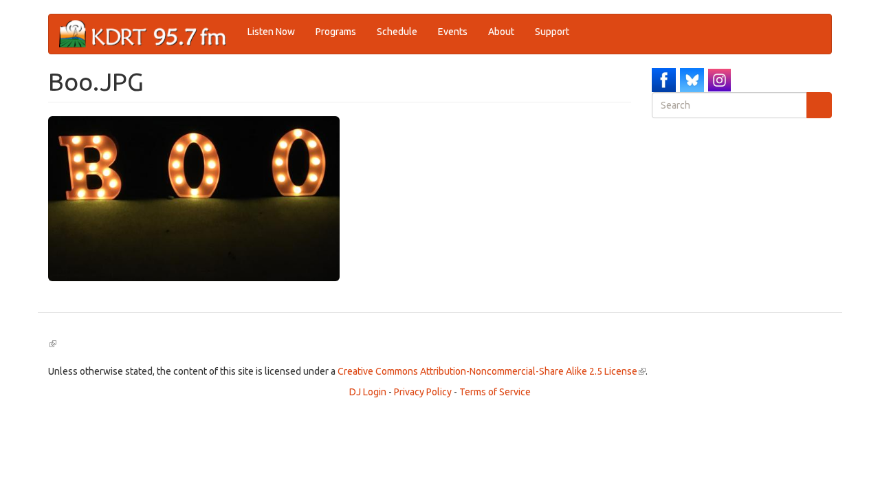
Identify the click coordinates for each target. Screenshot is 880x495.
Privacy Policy (423, 391)
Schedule (397, 31)
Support (552, 31)
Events (453, 31)
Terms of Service (495, 391)
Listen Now (271, 31)
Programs (336, 31)
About (501, 31)
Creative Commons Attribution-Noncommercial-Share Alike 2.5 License (492, 371)
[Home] (148, 34)
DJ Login (367, 391)
